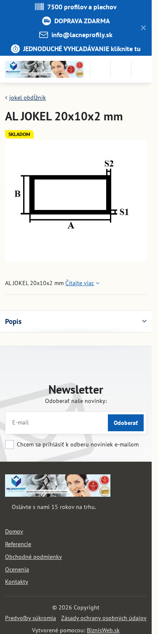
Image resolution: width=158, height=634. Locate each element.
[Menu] (141, 69)
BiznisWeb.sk (103, 630)
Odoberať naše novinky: (76, 401)
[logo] (57, 494)
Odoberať (126, 423)
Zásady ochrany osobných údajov (104, 618)
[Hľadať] (100, 69)
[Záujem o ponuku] (121, 69)
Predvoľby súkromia (30, 618)
